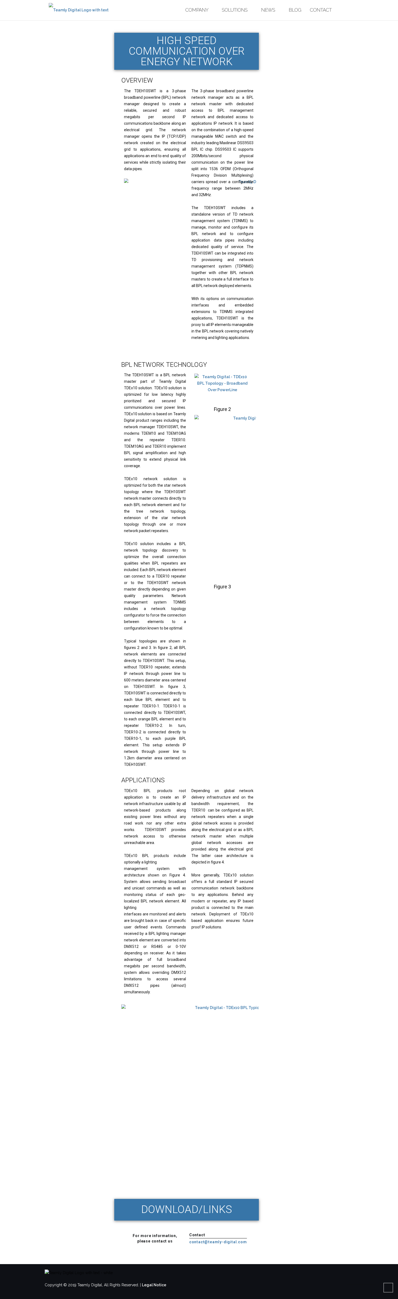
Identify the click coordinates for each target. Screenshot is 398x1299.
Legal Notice (154, 1285)
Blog (295, 10)
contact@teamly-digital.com (218, 1242)
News (268, 10)
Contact (321, 10)
